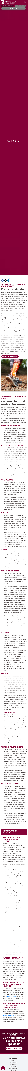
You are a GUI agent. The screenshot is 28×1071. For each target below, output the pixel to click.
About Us (13, 1060)
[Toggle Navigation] (25, 2)
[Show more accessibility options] (3, 1068)
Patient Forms (13, 1068)
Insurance (13, 1064)
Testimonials (13, 1066)
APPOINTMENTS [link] (8, 5)
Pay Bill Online (13, 8)
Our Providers (13, 1062)
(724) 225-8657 (21, 5)
